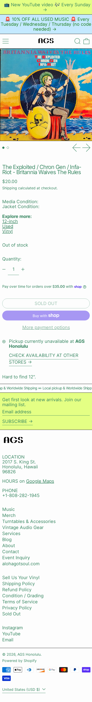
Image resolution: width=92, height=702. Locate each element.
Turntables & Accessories (29, 521)
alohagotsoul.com (21, 563)
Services (11, 533)
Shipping (9, 188)
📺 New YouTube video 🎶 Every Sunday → (47, 7)
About (8, 545)
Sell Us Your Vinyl (21, 577)
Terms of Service (20, 601)
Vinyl (7, 231)
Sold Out (11, 614)
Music (8, 509)
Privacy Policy (17, 607)
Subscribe (14, 421)
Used (7, 226)
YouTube (11, 633)
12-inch (10, 221)
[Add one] (23, 269)
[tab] (3, 148)
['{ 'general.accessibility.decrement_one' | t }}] (4, 269)
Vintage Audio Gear (23, 527)
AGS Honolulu (29, 654)
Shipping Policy (18, 583)
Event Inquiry (16, 557)
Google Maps (40, 481)
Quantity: (11, 259)
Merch (9, 515)
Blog (7, 539)
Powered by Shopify (19, 660)
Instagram (12, 627)
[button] (77, 41)
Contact (10, 551)
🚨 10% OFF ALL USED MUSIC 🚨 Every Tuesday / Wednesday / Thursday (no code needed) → (46, 24)
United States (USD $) (21, 689)
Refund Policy (16, 589)
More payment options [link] (46, 327)
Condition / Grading (23, 595)
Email (7, 639)
